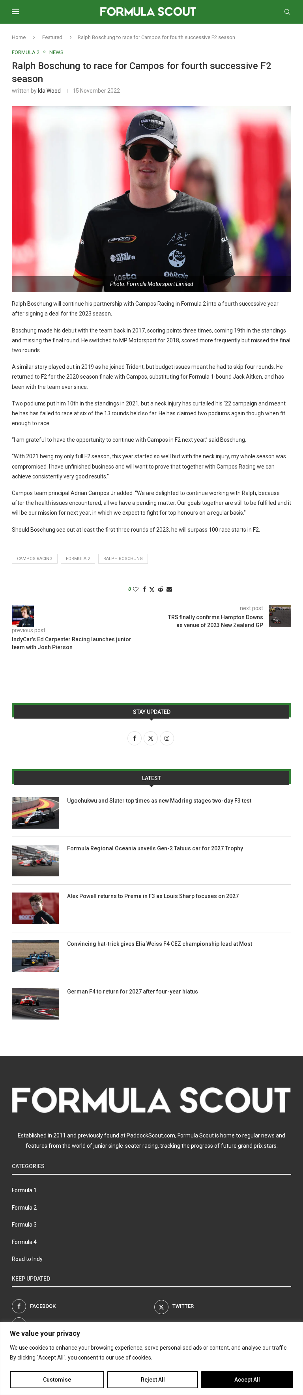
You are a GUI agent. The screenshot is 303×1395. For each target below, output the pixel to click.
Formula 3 (24, 1224)
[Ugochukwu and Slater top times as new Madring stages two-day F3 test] (35, 813)
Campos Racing (34, 558)
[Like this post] (135, 589)
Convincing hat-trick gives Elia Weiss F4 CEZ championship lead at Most (159, 944)
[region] (151, 1358)
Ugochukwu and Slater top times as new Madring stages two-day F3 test (159, 800)
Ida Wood (49, 91)
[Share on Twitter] (152, 589)
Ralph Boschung (123, 558)
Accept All (247, 1379)
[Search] (287, 11)
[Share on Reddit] (160, 589)
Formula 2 (78, 558)
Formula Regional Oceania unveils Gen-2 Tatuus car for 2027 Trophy (155, 848)
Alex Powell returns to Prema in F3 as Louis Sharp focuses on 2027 (153, 896)
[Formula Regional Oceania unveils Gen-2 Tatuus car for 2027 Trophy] (35, 860)
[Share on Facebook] (144, 589)
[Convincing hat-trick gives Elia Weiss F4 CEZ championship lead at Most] (35, 956)
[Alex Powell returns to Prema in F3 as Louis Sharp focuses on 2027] (35, 908)
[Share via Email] (169, 589)
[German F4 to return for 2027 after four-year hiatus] (35, 1004)
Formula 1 (24, 1190)
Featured (52, 37)
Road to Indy (27, 1259)
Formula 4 (24, 1242)
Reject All (153, 1379)
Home (19, 37)
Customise (57, 1379)
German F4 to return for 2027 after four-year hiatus (132, 991)
